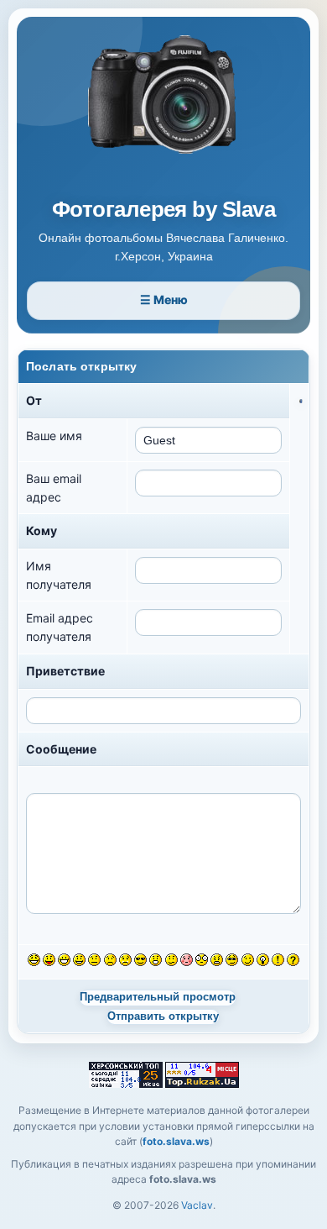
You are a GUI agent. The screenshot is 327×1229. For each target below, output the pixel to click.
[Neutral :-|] (94, 959)
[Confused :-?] (171, 959)
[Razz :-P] (49, 959)
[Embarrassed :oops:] (186, 959)
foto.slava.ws (176, 1141)
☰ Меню (164, 299)
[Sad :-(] (110, 959)
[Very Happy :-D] (64, 959)
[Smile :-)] (79, 959)
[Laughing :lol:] (34, 959)
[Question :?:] (293, 959)
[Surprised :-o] (155, 959)
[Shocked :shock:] (201, 959)
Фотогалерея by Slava (164, 209)
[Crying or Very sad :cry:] (125, 959)
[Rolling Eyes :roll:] (232, 959)
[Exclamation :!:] (278, 959)
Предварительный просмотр (158, 997)
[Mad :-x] (216, 959)
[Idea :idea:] (263, 959)
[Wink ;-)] (247, 959)
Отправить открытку (163, 1016)
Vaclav (197, 1205)
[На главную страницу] (163, 110)
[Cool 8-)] (140, 959)
